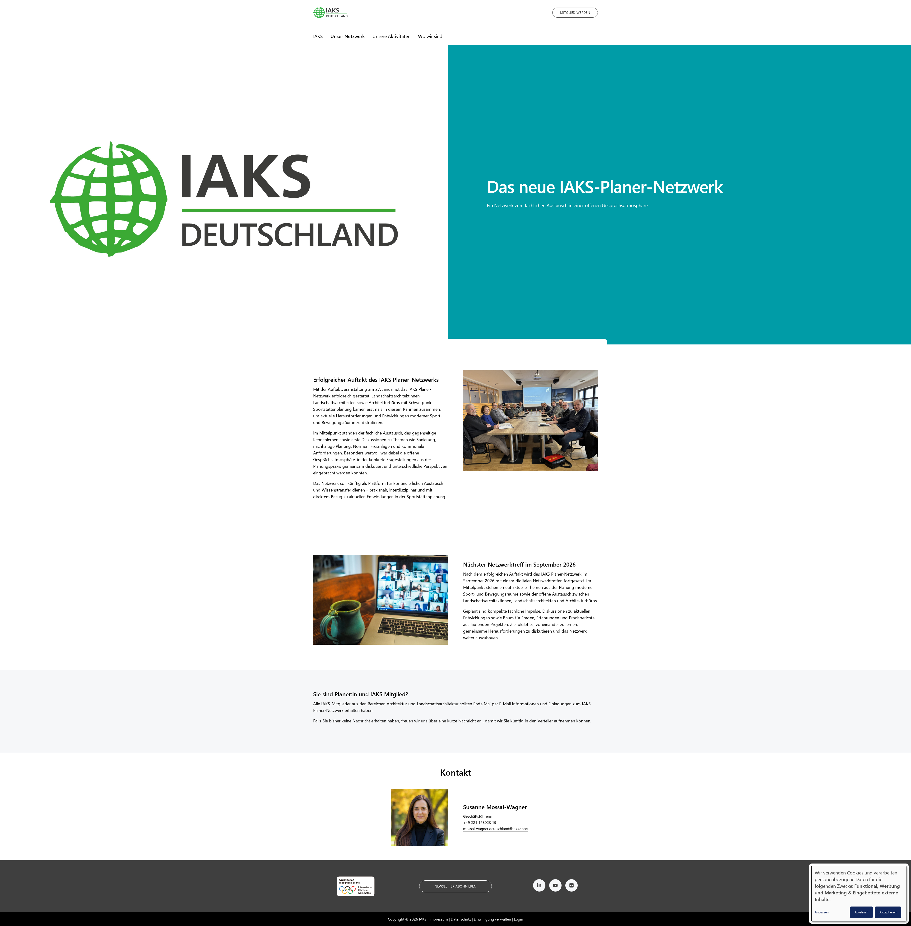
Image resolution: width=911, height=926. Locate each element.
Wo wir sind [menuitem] (430, 36)
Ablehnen (861, 912)
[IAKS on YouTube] (555, 886)
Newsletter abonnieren (455, 886)
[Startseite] (429, 12)
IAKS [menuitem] (318, 36)
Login (518, 918)
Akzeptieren (888, 912)
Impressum (438, 918)
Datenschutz (461, 918)
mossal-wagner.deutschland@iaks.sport (495, 828)
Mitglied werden (575, 12)
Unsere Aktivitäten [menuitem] (391, 36)
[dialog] (858, 893)
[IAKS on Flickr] (571, 886)
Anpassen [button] (822, 912)
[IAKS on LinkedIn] (539, 886)
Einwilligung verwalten (492, 918)
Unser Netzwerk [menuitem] (347, 36)
